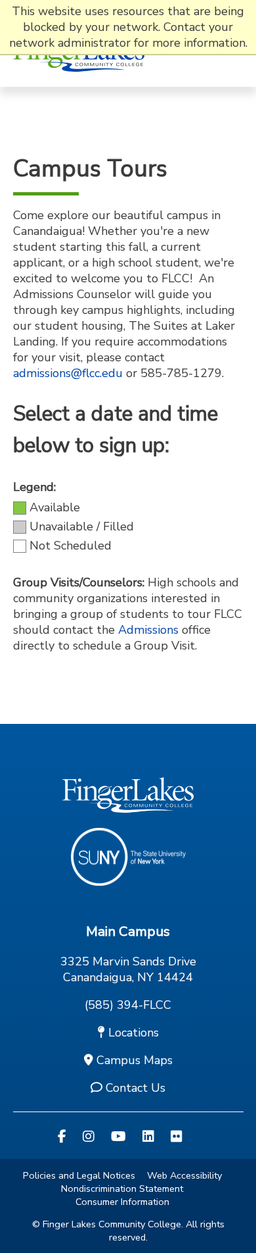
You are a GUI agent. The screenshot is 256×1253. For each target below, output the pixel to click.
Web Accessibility (184, 1175)
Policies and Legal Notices (79, 1175)
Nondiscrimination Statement (122, 1188)
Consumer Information (122, 1201)
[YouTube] (118, 1137)
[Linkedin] (148, 1137)
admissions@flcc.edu (68, 373)
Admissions (148, 630)
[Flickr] (176, 1137)
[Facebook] (62, 1137)
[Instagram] (89, 1137)
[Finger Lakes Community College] (78, 79)
